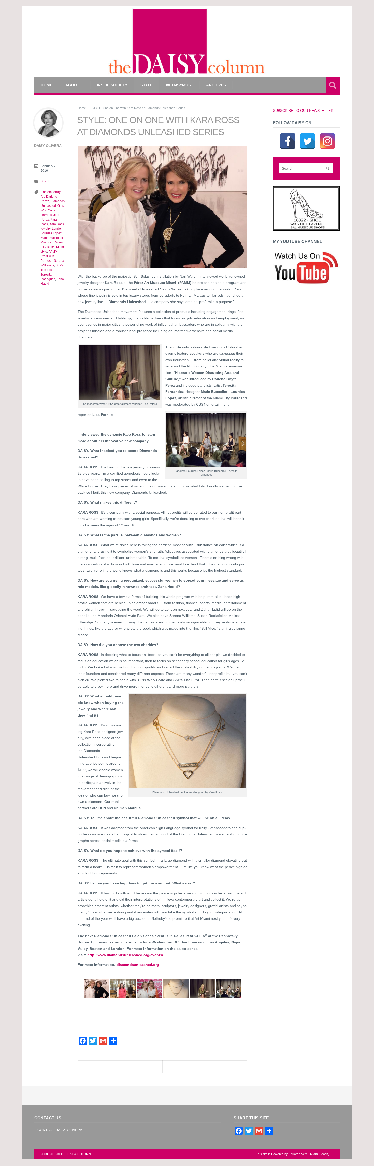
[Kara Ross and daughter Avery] (149, 988)
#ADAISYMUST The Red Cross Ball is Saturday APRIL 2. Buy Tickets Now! (124, 1071)
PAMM (53, 251)
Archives (216, 85)
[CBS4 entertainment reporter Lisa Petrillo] (202, 988)
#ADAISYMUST (179, 85)
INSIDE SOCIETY (112, 85)
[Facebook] (287, 135)
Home (46, 85)
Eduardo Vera (298, 1154)
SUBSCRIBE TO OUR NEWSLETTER (303, 110)
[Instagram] (327, 135)
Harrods (46, 215)
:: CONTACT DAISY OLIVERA (58, 1130)
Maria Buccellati (52, 238)
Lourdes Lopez (51, 233)
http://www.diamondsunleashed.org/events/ (125, 955)
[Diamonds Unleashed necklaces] (176, 988)
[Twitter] (307, 135)
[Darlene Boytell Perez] (123, 988)
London (57, 228)
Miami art (47, 242)
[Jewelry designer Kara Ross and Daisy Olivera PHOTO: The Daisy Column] (96, 988)
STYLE (146, 85)
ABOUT (72, 85)
